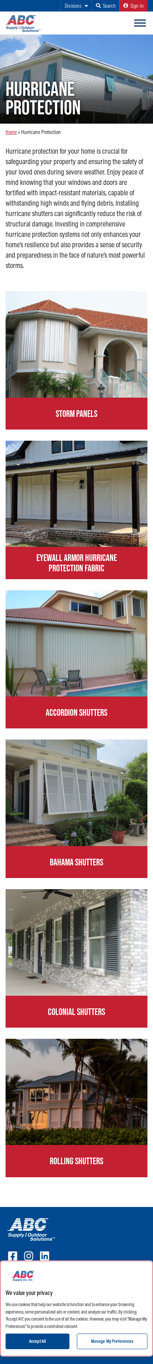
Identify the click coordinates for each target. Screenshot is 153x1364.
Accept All (37, 1341)
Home (11, 132)
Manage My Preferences (112, 1341)
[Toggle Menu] (140, 22)
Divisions (73, 5)
